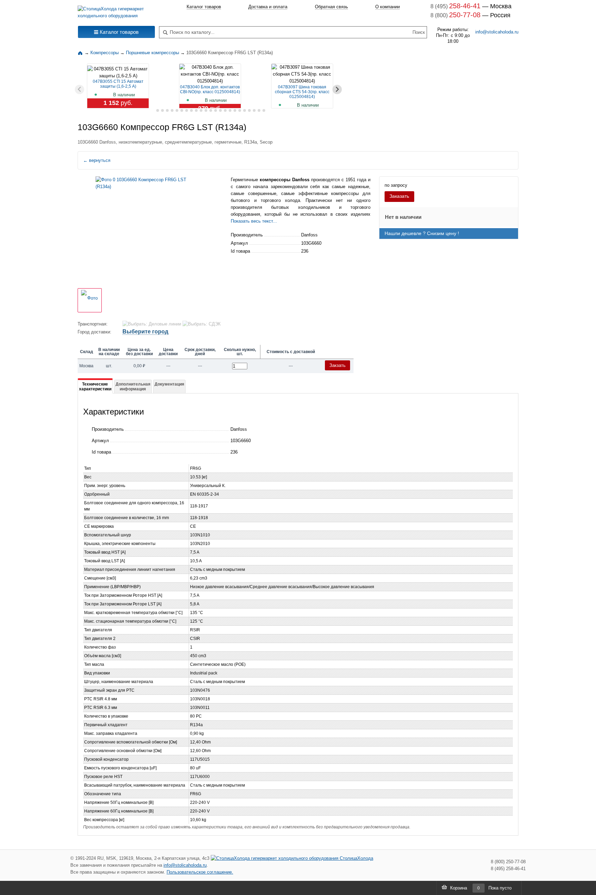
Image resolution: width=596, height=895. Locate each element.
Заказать (399, 196)
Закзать (337, 365)
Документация (169, 384)
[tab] (153, 111)
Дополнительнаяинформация (133, 386)
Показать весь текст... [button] (254, 221)
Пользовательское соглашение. (200, 872)
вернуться (96, 160)
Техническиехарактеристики (95, 386)
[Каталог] (81, 52)
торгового (271, 200)
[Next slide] (337, 89)
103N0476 (200, 690)
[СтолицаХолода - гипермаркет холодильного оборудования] (116, 10)
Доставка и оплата (267, 6)
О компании (387, 6)
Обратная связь (331, 6)
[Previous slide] (79, 89)
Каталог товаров (204, 6)
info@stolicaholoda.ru (496, 32)
